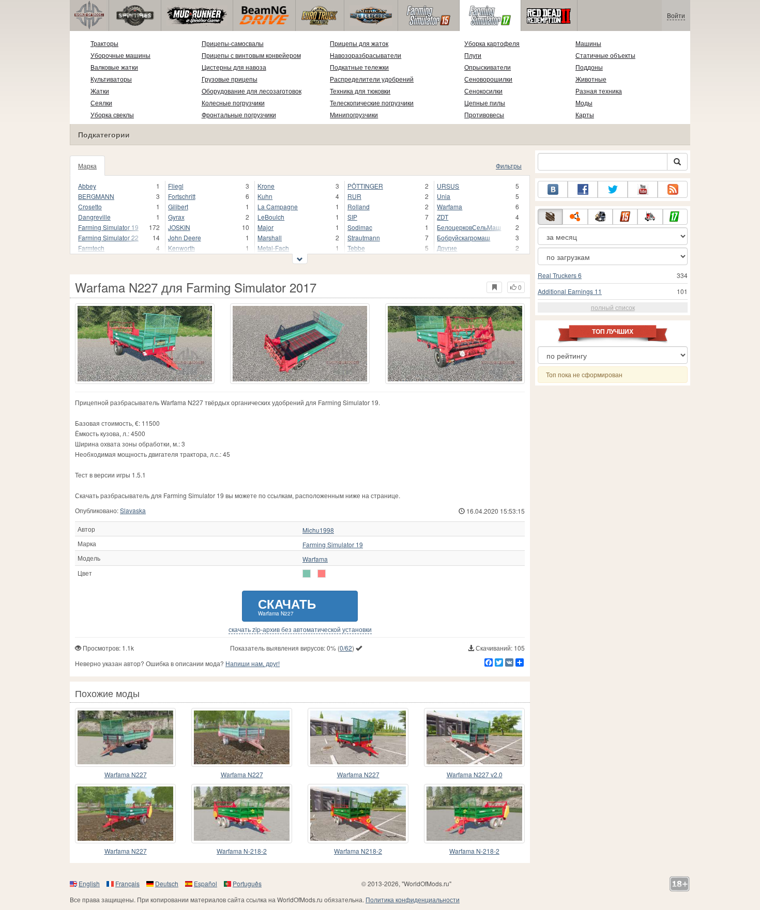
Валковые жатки (114, 67)
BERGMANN (96, 196)
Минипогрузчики (354, 114)
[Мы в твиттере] (613, 189)
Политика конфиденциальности (413, 899)
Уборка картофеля (492, 43)
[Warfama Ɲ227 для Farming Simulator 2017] (125, 813)
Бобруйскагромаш (463, 237)
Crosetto (90, 206)
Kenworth (181, 247)
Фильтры (509, 165)
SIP (352, 216)
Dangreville (94, 216)
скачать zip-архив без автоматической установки (300, 629)
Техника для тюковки (360, 90)
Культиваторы (111, 78)
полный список (613, 307)
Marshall (269, 237)
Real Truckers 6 (560, 275)
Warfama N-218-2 (242, 850)
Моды (583, 102)
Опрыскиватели (487, 67)
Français (127, 883)
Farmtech (91, 247)
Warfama (449, 206)
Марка (87, 165)
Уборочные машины (120, 55)
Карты (584, 114)
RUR (354, 196)
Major (265, 227)
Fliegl (176, 185)
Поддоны (589, 67)
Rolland (358, 206)
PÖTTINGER (365, 185)
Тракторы (104, 43)
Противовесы (484, 114)
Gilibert (178, 206)
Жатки (99, 90)
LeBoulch (270, 216)
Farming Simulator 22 (108, 237)
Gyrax (176, 216)
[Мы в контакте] (553, 189)
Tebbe (356, 247)
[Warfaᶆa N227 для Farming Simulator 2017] (241, 737)
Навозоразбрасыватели (365, 55)
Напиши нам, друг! (252, 663)
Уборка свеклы (112, 114)
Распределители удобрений (372, 78)
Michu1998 (318, 530)
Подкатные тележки (359, 67)
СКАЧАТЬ (287, 606)
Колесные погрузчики (233, 102)
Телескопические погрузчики (372, 102)
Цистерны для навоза (234, 67)
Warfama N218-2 (358, 850)
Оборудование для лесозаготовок (251, 90)
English (89, 883)
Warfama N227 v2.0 (475, 774)
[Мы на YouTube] (643, 189)
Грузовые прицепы (229, 78)
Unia (443, 196)
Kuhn (264, 196)
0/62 (346, 647)
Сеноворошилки (488, 78)
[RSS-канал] (673, 189)
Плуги (472, 55)
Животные (590, 78)
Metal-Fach (273, 247)
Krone (266, 185)
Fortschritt (181, 196)
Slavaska (133, 510)
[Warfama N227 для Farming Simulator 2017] (145, 343)
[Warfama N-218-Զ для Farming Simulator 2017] (241, 813)
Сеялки (101, 102)
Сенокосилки (483, 90)
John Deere (184, 237)
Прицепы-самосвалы (233, 43)
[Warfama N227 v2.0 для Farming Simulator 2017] (474, 737)
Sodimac (359, 227)
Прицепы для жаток (359, 43)
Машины (588, 43)
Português (247, 883)
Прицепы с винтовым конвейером (251, 55)
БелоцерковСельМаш (469, 227)
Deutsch (166, 883)
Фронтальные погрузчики (239, 114)
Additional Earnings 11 (570, 291)
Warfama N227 (125, 774)
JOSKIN (179, 227)
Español (205, 883)
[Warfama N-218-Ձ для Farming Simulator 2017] (474, 813)
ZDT (442, 216)
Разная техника (598, 90)
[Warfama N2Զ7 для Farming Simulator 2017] (125, 737)
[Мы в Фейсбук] (583, 189)
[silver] (306, 573)
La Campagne (277, 206)
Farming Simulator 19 (108, 227)
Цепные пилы (484, 102)
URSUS (448, 185)
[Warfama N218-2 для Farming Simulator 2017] (358, 813)
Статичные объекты (605, 55)
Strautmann (363, 237)
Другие (447, 247)
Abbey (87, 185)
